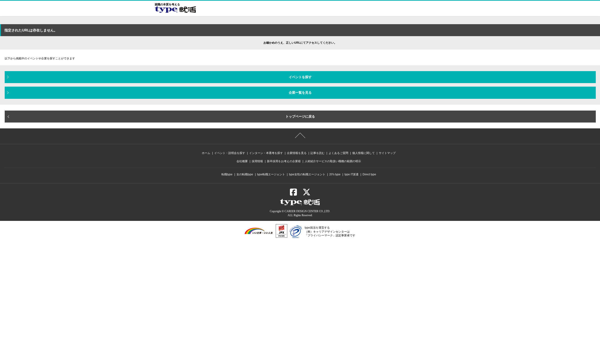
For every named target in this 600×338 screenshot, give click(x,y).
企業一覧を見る (300, 92)
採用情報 (257, 161)
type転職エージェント (271, 174)
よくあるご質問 (338, 153)
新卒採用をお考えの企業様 (284, 161)
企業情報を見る (297, 153)
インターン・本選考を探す (266, 153)
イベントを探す (300, 77)
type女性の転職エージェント (307, 174)
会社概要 (242, 161)
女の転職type (244, 174)
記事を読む (318, 153)
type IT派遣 (352, 174)
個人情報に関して (363, 153)
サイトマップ (387, 153)
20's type (335, 174)
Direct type (369, 174)
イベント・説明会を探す (229, 153)
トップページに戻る (300, 116)
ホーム (206, 153)
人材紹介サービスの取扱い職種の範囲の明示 (333, 161)
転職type (226, 174)
